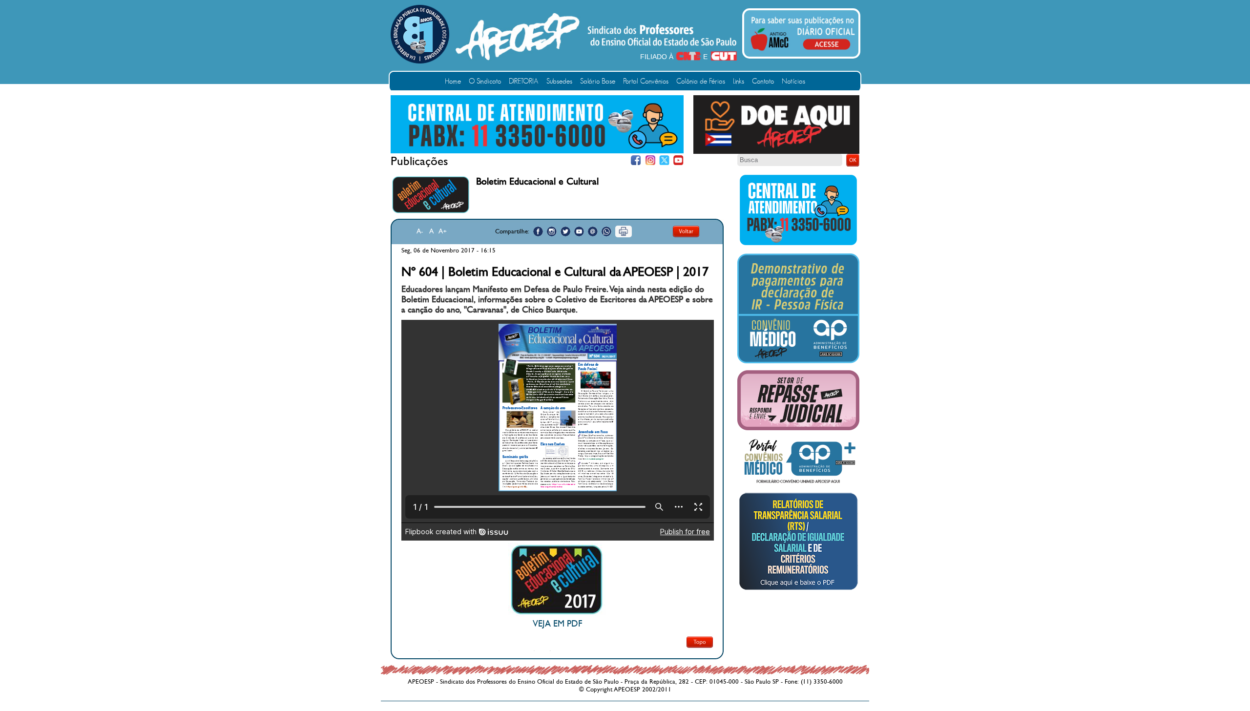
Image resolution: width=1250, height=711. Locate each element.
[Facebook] (636, 160)
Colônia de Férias (700, 81)
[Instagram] (650, 160)
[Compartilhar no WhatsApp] (606, 231)
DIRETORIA (524, 81)
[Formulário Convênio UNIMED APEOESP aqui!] (798, 483)
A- (420, 231)
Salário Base (597, 81)
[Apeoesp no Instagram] (552, 231)
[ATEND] (798, 245)
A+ (442, 231)
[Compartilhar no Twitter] (565, 231)
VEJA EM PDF (557, 624)
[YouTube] (678, 160)
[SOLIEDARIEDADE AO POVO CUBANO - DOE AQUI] (776, 152)
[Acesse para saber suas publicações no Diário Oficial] (802, 52)
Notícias (793, 81)
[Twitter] (664, 160)
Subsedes (559, 81)
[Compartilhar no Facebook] (538, 231)
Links (738, 81)
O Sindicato (485, 81)
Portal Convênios (645, 81)
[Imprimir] (623, 231)
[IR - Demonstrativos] (798, 361)
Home (453, 81)
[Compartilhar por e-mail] (593, 231)
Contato (763, 81)
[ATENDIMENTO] (537, 151)
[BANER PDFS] (798, 590)
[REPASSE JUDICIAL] (798, 428)
